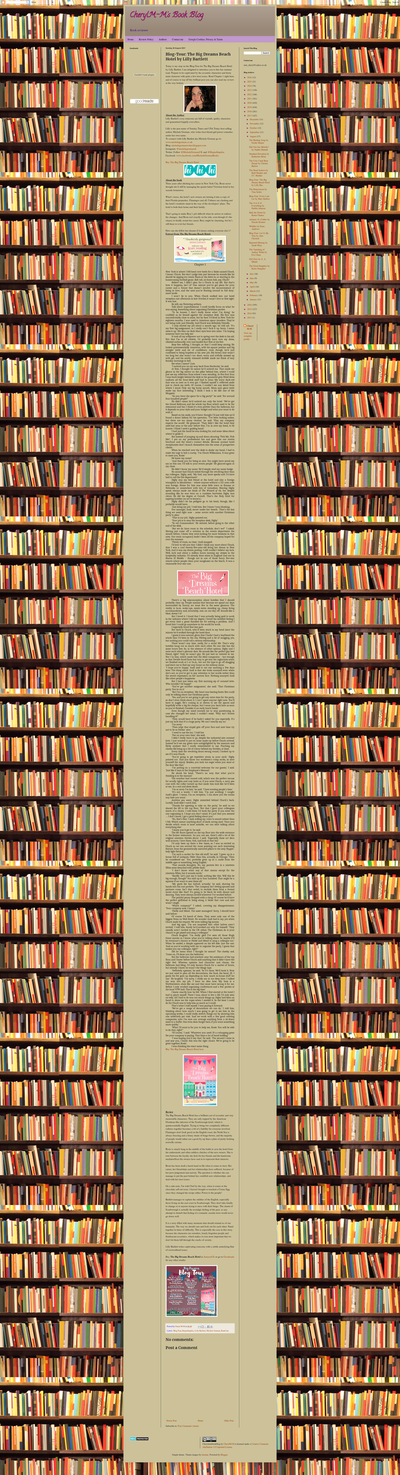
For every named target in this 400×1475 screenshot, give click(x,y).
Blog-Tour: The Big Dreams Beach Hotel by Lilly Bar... (259, 182)
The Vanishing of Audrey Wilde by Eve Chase (258, 252)
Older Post (229, 1420)
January (253, 299)
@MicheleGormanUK (191, 152)
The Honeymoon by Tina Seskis (258, 190)
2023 (249, 89)
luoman (205, 1454)
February (254, 295)
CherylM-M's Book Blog (166, 15)
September (255, 132)
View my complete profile (248, 336)
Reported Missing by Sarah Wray (258, 244)
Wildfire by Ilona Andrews (257, 227)
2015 (249, 309)
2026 (249, 77)
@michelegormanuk (186, 148)
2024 (249, 85)
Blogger (224, 1454)
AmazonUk (209, 1256)
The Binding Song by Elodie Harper (258, 141)
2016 (249, 304)
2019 (249, 107)
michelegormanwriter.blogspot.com (189, 145)
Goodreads (229, 1256)
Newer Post (171, 1420)
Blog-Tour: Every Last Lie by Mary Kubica (259, 197)
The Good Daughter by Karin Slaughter (259, 267)
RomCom (225, 1330)
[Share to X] (205, 1326)
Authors (163, 39)
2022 (249, 94)
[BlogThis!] (202, 1326)
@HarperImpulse (216, 152)
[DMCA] (139, 1439)
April (252, 286)
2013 (249, 317)
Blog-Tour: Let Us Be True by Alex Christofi (258, 236)
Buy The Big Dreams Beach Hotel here (185, 1049)
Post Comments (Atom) (188, 1425)
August (253, 136)
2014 (249, 313)
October (254, 127)
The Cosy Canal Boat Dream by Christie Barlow (258, 163)
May (252, 282)
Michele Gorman (213, 1330)
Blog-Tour (177, 1330)
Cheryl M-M (250, 327)
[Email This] (199, 1326)
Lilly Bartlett (200, 1330)
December (254, 119)
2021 (249, 98)
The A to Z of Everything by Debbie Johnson (257, 205)
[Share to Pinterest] (211, 1326)
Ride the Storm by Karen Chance (257, 214)
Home (131, 39)
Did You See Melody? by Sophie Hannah (259, 148)
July (252, 273)
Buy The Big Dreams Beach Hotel (182, 162)
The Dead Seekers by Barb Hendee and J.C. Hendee (258, 173)
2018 (249, 111)
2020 (249, 102)
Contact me (177, 39)
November (255, 123)
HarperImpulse (188, 1330)
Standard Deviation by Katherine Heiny (259, 155)
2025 (249, 81)
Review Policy (146, 39)
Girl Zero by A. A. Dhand (257, 260)
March (253, 291)
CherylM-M (229, 1443)
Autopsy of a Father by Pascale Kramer (259, 220)
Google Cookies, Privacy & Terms (206, 39)
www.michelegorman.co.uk (179, 142)
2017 (249, 115)
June (252, 278)
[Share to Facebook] (208, 1326)
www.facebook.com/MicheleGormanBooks (197, 155)
